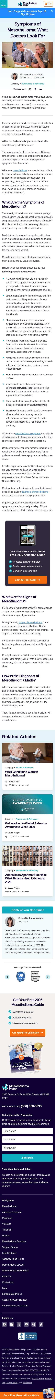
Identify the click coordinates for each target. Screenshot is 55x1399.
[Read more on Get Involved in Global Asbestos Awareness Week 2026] (27, 804)
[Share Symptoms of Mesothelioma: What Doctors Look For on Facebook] (35, 89)
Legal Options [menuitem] (9, 1253)
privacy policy (38, 1378)
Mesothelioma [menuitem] (9, 1206)
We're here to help (22, 1106)
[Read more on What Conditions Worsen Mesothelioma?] (27, 753)
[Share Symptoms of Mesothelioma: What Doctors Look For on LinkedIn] (40, 89)
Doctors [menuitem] (6, 1235)
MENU (3, 5)
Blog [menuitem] (4, 1288)
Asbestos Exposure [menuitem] (12, 1212)
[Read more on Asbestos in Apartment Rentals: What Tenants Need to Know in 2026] (27, 856)
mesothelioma (20, 170)
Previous (7, 977)
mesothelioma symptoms (27, 433)
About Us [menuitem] (6, 1276)
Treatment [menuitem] (7, 1230)
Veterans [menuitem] (6, 1224)
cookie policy (12, 1382)
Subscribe (27, 1158)
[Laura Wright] (10, 921)
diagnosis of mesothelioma (34, 492)
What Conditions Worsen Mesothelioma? (21, 773)
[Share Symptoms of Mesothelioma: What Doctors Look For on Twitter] (30, 89)
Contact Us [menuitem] (7, 1282)
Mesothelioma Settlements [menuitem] (15, 1270)
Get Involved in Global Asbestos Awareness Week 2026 (26, 825)
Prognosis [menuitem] (7, 1218)
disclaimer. (27, 1382)
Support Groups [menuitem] (10, 1247)
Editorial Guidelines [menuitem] (12, 1294)
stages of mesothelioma (30, 622)
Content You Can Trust (27, 910)
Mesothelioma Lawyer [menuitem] (13, 1265)
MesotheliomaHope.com (27, 3)
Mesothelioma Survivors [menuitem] (14, 1241)
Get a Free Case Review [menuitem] (14, 1300)
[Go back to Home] (27, 1087)
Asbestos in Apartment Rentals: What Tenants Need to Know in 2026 (26, 878)
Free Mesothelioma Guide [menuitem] (15, 1305)
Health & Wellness (24, 767)
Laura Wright (36, 74)
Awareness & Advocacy (33, 84)
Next (48, 977)
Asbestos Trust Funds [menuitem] (13, 1259)
